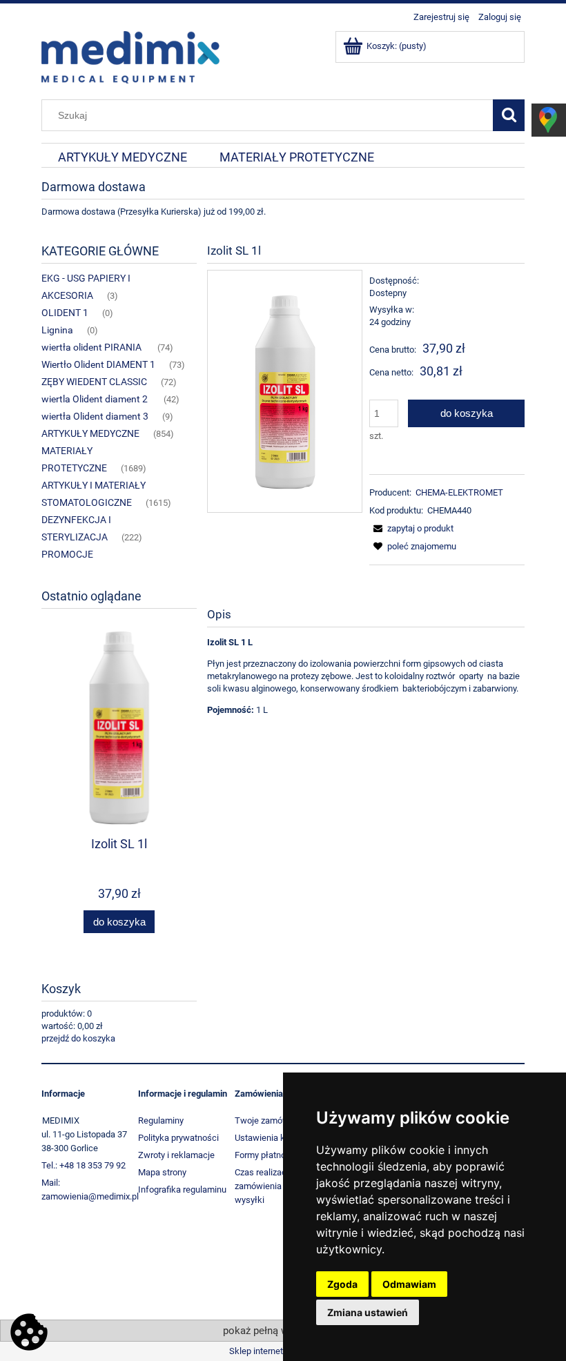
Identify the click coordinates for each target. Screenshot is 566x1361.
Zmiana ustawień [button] (367, 1312)
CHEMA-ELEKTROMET (459, 492)
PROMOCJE (67, 554)
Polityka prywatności (178, 1138)
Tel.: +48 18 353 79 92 (83, 1165)
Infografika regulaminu (182, 1189)
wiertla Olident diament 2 (95, 398)
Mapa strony (162, 1172)
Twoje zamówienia (271, 1120)
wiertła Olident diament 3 (94, 416)
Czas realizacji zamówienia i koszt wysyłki (272, 1186)
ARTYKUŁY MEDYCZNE (90, 433)
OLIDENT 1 (64, 312)
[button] (411, 528)
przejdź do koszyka (78, 1038)
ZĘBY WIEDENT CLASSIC (94, 381)
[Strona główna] (130, 56)
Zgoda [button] (342, 1284)
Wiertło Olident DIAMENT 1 (98, 364)
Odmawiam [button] (409, 1284)
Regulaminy (161, 1120)
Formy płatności (266, 1155)
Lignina (57, 329)
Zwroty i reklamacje (176, 1155)
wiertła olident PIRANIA (92, 347)
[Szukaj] (509, 115)
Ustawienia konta (268, 1138)
